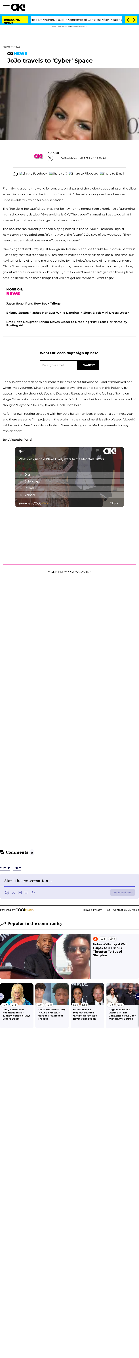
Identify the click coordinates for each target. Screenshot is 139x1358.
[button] (7, 7)
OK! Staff (53, 153)
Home (6, 46)
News (16, 46)
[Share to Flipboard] (83, 174)
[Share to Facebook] (33, 174)
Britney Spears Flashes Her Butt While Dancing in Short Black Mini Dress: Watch (67, 312)
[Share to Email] (112, 174)
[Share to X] (58, 174)
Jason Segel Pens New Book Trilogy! (34, 303)
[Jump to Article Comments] (15, 174)
